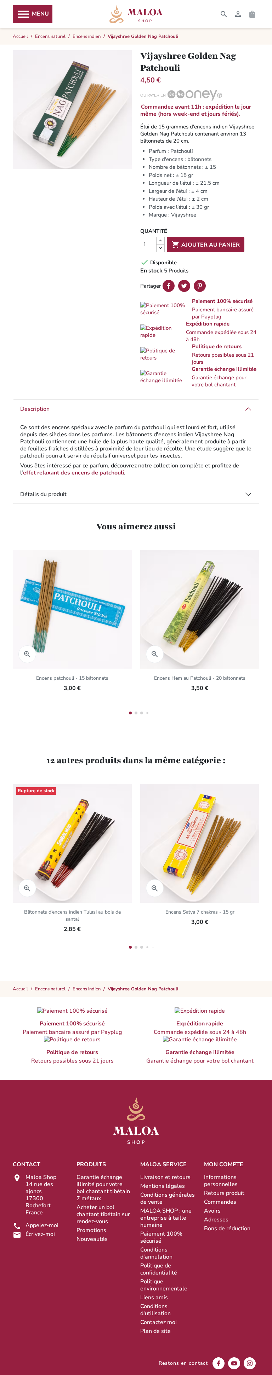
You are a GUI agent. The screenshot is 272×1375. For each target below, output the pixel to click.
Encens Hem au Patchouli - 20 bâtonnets (199, 678)
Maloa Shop (136, 14)
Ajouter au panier (205, 244)
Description (35, 409)
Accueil (20, 989)
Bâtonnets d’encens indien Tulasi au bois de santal (72, 915)
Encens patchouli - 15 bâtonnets (72, 678)
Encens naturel (50, 989)
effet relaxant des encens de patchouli (73, 473)
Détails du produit (43, 494)
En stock (151, 270)
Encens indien (87, 989)
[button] (199, 309)
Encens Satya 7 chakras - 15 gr (199, 912)
